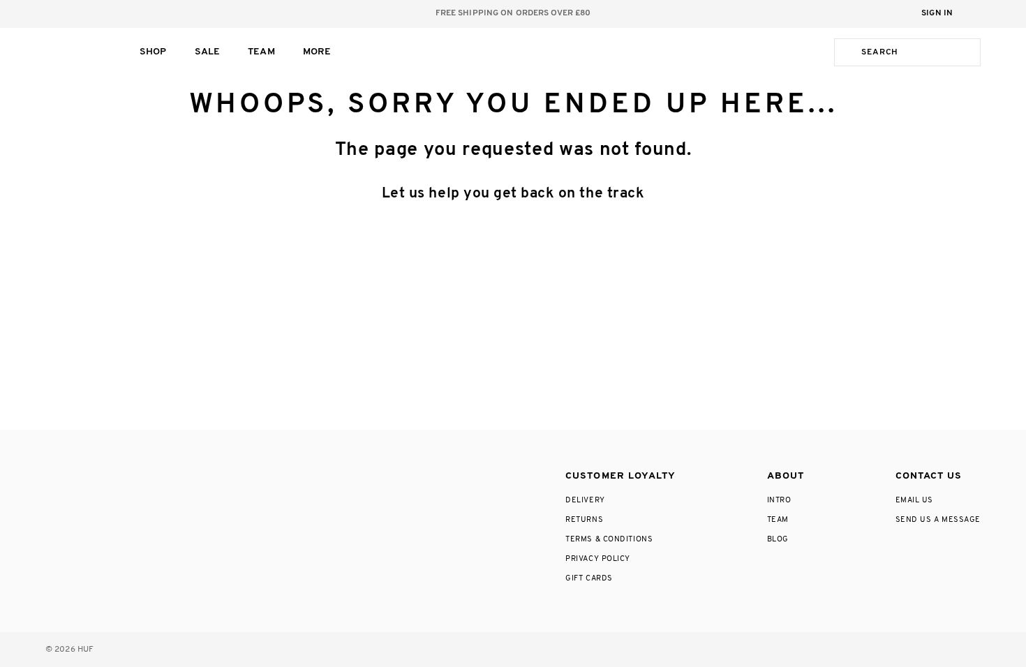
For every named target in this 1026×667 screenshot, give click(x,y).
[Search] (845, 52)
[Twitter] (115, 473)
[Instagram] (52, 473)
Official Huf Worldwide (77, 52)
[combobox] (918, 52)
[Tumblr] (144, 473)
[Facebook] (83, 473)
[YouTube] (176, 473)
